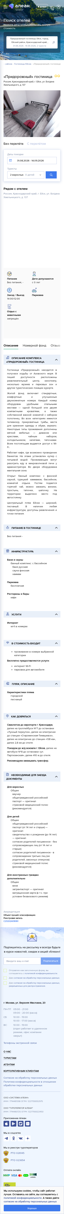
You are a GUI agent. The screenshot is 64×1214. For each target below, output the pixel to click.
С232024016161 (11, 921)
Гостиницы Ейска (22, 64)
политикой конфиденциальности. (41, 973)
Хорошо (32, 1208)
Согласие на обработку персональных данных (30, 1077)
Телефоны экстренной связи (20, 1042)
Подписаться (50, 960)
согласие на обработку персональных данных (30, 1201)
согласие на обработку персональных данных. (37, 978)
